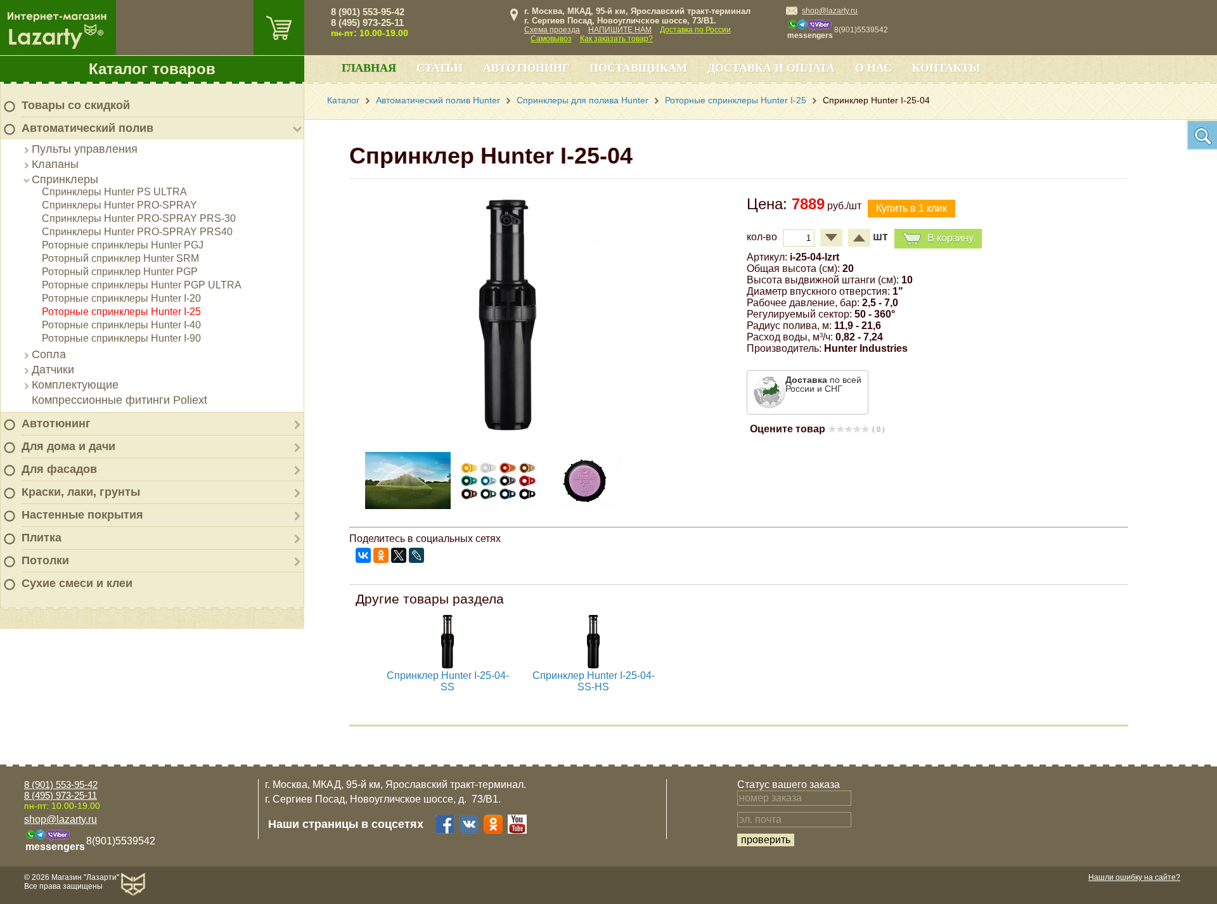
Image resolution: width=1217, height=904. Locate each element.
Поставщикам (638, 67)
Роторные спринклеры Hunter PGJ (122, 245)
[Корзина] (279, 27)
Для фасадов (59, 469)
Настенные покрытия (82, 514)
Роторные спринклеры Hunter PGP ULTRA (141, 285)
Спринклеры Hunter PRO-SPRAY (119, 205)
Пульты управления (85, 149)
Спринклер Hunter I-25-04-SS (448, 681)
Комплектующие (75, 384)
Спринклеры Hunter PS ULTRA (114, 191)
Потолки (45, 560)
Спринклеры (65, 179)
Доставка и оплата (771, 67)
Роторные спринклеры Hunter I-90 (121, 338)
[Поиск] (1202, 135)
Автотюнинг (56, 423)
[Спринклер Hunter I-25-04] (507, 429)
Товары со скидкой (76, 105)
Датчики (53, 369)
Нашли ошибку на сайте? (1134, 877)
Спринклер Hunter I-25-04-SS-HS (593, 681)
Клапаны (55, 164)
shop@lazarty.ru (830, 10)
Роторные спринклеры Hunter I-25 (121, 311)
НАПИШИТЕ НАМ (620, 29)
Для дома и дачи (68, 446)
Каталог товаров (152, 68)
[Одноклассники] (381, 555)
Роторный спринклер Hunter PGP (120, 271)
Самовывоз (551, 38)
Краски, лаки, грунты (81, 492)
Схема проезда (552, 29)
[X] (398, 555)
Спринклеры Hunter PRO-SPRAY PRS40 (137, 231)
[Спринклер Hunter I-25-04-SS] (447, 666)
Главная (369, 67)
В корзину (950, 238)
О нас (873, 67)
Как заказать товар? (616, 38)
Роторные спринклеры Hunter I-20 (121, 298)
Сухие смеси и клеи (77, 583)
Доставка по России (695, 29)
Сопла (49, 354)
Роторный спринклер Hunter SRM (120, 258)
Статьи (439, 67)
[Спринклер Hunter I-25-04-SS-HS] (593, 666)
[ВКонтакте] (363, 555)
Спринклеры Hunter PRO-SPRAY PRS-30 (139, 218)
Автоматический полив (87, 128)
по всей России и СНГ (823, 384)
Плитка (41, 537)
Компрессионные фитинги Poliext (119, 400)
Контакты (946, 67)
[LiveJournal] (416, 555)
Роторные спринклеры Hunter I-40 (121, 325)
